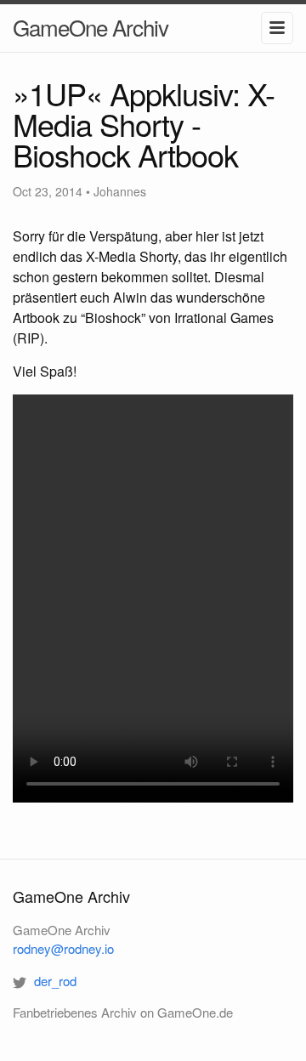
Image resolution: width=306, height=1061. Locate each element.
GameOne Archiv (90, 27)
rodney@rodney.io (63, 948)
